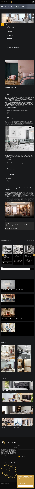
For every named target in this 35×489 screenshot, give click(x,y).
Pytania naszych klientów (10, 35)
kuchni (26, 442)
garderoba (31, 442)
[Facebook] (32, 232)
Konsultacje (19, 448)
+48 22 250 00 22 (23, 454)
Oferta (19, 445)
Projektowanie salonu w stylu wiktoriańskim (11, 318)
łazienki (29, 442)
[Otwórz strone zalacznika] (9, 352)
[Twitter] (33, 232)
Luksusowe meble (9, 31)
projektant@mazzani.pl (24, 456)
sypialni (21, 442)
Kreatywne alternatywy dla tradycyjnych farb (12, 289)
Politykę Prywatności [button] (21, 483)
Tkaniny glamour (9, 32)
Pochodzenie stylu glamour (10, 27)
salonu (24, 442)
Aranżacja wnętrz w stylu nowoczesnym (10, 333)
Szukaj (2, 267)
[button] (34, 255)
